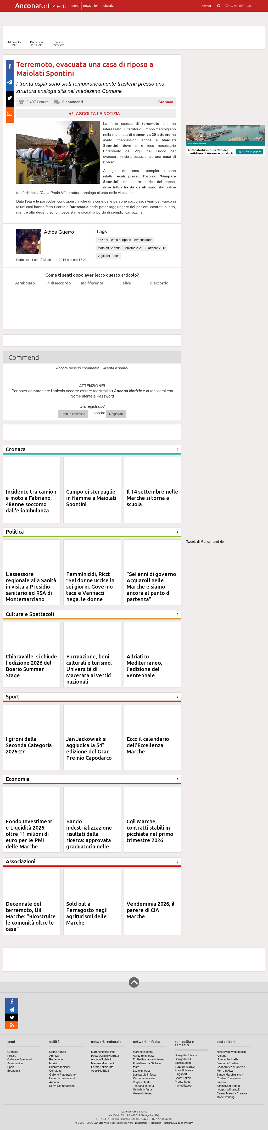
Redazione (56, 1059)
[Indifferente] (92, 296)
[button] (206, 6)
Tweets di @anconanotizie (205, 542)
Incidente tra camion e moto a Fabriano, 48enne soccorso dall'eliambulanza (31, 501)
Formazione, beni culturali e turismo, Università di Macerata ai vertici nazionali (89, 669)
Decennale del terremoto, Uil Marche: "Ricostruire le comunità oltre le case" (31, 916)
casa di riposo (121, 240)
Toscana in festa (143, 1085)
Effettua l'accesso (73, 414)
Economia (13, 1070)
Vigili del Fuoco (109, 256)
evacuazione (143, 240)
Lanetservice (101, 1122)
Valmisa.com (183, 1062)
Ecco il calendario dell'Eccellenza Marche (148, 745)
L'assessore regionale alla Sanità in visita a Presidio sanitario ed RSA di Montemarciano (31, 586)
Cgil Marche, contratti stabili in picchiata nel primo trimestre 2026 (150, 830)
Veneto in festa (142, 1093)
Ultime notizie (57, 1051)
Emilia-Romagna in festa (148, 1059)
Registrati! (116, 414)
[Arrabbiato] (25, 296)
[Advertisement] (225, 87)
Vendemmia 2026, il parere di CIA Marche (151, 910)
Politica (11, 1055)
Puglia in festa (141, 1082)
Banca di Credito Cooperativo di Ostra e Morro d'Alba (231, 1067)
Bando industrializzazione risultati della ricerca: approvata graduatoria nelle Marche (89, 837)
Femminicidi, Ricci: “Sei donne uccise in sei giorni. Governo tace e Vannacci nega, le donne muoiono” (90, 589)
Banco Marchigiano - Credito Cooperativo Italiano (230, 1078)
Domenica (36, 44)
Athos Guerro (59, 232)
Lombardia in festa (144, 1074)
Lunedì (58, 44)
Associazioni (15, 1063)
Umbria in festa (142, 1089)
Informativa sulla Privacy (178, 1122)
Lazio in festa (141, 1070)
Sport (10, 1067)
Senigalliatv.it (183, 1059)
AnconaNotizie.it (101, 1059)
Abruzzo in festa (143, 1055)
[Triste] (59, 296)
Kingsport (181, 1074)
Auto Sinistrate (184, 1070)
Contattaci (55, 1070)
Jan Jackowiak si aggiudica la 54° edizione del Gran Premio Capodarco (89, 748)
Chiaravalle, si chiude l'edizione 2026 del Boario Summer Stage (31, 665)
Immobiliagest (183, 1085)
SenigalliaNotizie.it (186, 1055)
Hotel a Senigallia (227, 1059)
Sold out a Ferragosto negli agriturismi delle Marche (87, 913)
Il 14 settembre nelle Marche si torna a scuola (152, 498)
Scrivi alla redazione (62, 1085)
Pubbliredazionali (59, 1067)
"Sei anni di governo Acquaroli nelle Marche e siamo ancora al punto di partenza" (151, 586)
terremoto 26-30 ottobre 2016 (145, 248)
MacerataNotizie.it (102, 1063)
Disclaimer (141, 1122)
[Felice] (126, 296)
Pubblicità (155, 1122)
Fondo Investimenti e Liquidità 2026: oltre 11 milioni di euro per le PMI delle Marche (30, 833)
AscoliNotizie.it (100, 1070)
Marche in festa (143, 1051)
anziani (103, 240)
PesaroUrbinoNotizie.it (105, 1055)
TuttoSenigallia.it (185, 1066)
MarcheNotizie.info (103, 1051)
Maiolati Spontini (109, 248)
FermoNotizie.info (102, 1067)
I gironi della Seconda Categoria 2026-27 (29, 745)
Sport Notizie (183, 1077)
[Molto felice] (159, 296)
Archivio (54, 1055)
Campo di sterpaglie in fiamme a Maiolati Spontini (91, 498)
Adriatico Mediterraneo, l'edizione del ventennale (144, 665)
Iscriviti (53, 1063)
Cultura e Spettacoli (19, 1059)
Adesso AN (14, 44)
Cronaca (165, 102)
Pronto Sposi (183, 1081)
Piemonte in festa (144, 1078)
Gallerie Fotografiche (62, 1074)
